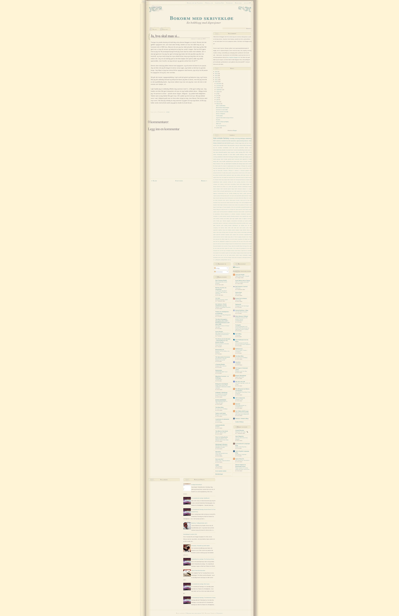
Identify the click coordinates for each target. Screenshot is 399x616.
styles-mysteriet (216, 236)
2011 (216, 79)
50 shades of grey (238, 168)
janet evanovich (236, 159)
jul (236, 200)
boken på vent (245, 143)
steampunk (249, 145)
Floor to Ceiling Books (221, 437)
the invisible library (238, 246)
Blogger (235, 130)
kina (235, 202)
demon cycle (248, 147)
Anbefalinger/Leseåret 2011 (190, 534)
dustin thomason (238, 188)
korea (233, 204)
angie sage (234, 175)
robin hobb (233, 227)
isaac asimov (226, 200)
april (217, 99)
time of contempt (247, 250)
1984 (227, 168)
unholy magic (239, 255)
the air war (230, 239)
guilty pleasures (245, 195)
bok (234, 179)
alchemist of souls (227, 154)
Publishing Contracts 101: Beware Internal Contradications (241, 319)
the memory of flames (239, 166)
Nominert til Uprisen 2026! (221, 299)
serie (226, 230)
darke (238, 184)
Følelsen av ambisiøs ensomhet (222, 307)
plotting (225, 225)
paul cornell (228, 223)
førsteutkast (216, 150)
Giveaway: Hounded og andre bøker (200, 545)
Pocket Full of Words (241, 298)
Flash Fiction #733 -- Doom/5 (242, 276)
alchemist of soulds (221, 172)
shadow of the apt (220, 163)
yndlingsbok (217, 259)
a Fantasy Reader (220, 364)
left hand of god (248, 204)
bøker (221, 182)
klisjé (218, 204)
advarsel (215, 172)
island (231, 200)
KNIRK (217, 465)
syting (229, 236)
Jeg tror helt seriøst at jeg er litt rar (224, 117)
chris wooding (237, 182)
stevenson (241, 234)
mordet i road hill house (246, 211)
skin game (231, 232)
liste (215, 138)
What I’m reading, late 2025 (242, 282)
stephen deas (226, 152)
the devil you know (220, 243)
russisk (244, 227)
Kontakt (165, 29)
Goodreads (229, 3)
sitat (217, 152)
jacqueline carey (234, 145)
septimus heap (221, 230)
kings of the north (240, 202)
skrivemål (220, 152)
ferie (227, 156)
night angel (232, 218)
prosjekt (230, 225)
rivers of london (243, 161)
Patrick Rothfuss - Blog (241, 310)
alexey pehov (229, 172)
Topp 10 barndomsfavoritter (198, 570)
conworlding (232, 184)
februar (218, 103)
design (214, 186)
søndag (240, 152)
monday (232, 138)
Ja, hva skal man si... (165, 35)
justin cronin (240, 200)
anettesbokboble (220, 425)
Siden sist (218, 123)
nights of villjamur (243, 218)
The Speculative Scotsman (222, 357)
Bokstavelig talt (219, 349)
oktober (218, 87)
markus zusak (216, 211)
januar (218, 127)
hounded (228, 150)
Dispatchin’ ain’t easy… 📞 (241, 431)
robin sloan (239, 227)
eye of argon (248, 191)
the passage (242, 248)
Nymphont (219, 613)
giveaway (225, 195)
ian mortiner (236, 198)
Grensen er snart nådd (222, 109)
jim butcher (228, 143)
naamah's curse (238, 216)
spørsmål (218, 234)
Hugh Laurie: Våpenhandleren (222, 460)
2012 (216, 77)
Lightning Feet (219, 3)
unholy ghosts (232, 255)
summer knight (224, 236)
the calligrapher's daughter (223, 241)
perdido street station (246, 223)
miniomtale (235, 211)
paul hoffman (234, 223)
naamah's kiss (245, 216)
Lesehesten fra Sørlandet (222, 419)
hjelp (220, 198)
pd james (234, 161)
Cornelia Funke (245, 168)
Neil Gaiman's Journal (241, 286)
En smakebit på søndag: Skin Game (200, 584)
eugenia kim (239, 191)
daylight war (248, 184)
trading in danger (236, 252)
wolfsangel (244, 257)
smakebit (223, 140)
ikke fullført (243, 198)
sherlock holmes (246, 230)
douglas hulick (220, 188)
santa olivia (249, 227)
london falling (216, 209)
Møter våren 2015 (239, 377)
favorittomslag (221, 193)
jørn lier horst (246, 200)
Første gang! (219, 115)
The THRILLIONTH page (242, 411)
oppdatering (229, 161)
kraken (236, 204)
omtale (220, 138)
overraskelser (234, 220)
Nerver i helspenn (220, 113)
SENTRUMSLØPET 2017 (221, 371)
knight (221, 204)
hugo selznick (225, 198)
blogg (240, 143)
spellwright (249, 232)
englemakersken (228, 191)
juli (217, 93)
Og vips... (218, 119)
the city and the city (234, 241)
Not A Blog (238, 333)
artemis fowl (248, 175)
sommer (239, 232)
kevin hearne (234, 150)
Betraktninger (219, 474)
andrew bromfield (219, 175)
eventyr (244, 191)
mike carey (219, 161)
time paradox (216, 252)
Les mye (217, 298)
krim (214, 140)
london (246, 150)
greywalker (239, 195)
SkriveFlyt (218, 451)
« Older (154, 181)
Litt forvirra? (218, 420)
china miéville (220, 145)
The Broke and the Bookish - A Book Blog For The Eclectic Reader (222, 340)
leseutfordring (240, 150)
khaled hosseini (230, 202)
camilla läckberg (240, 154)
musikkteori (243, 214)
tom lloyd (230, 252)
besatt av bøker (244, 177)
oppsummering (240, 140)
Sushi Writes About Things (242, 280)
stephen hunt (236, 234)
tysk (214, 255)
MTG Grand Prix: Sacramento (242, 460)
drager (232, 188)
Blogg (155, 29)
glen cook (229, 195)
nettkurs (217, 218)
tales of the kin (234, 236)
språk (214, 234)
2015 (216, 71)
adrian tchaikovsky (217, 154)
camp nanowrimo (239, 147)
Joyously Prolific (239, 274)
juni (217, 95)
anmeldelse (225, 147)
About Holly (238, 300)
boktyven (244, 179)
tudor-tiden (249, 252)
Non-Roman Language (240, 454)
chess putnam (248, 154)
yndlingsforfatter (224, 259)
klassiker (215, 204)
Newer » (204, 181)
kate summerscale (222, 202)
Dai (216, 170)
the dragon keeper (228, 243)
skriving (237, 138)
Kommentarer (219, 271)
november (219, 85)
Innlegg (217, 268)
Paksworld (238, 304)
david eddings (243, 184)
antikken (238, 175)
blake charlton (230, 179)
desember (219, 83)
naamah (224, 216)
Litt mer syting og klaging (222, 121)
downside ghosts (227, 188)
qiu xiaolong (241, 225)
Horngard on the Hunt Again (242, 305)
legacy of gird (216, 207)
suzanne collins (234, 152)
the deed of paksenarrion (227, 166)
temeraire (244, 236)
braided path (249, 179)
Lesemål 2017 (218, 379)
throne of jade (241, 250)
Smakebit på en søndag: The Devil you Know (202, 559)
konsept (230, 204)
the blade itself (246, 239)
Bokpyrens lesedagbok (221, 383)
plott (238, 161)
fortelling (235, 193)
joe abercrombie (242, 145)
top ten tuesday (217, 147)
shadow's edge (238, 230)
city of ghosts (221, 184)
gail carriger (245, 156)
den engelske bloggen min (233, 57)
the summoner (219, 168)
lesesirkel (248, 207)
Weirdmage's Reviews (221, 444)
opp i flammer (223, 220)
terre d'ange (249, 236)
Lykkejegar (238, 363)
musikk (223, 161)
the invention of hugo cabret (228, 246)
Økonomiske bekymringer (222, 107)
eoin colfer (234, 191)
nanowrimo (233, 140)
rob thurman (221, 227)
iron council (249, 198)
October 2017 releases (220, 365)
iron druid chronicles (217, 200)
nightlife (236, 218)
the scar (220, 250)
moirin (239, 211)
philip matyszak (216, 225)
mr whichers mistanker (235, 214)
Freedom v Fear (239, 399)
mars (217, 101)
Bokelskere (238, 3)
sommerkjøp (244, 232)
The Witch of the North (221, 431)
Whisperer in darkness (233, 170)
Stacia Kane (238, 292)
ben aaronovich (230, 177)
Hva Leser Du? (219, 459)
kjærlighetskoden (248, 202)
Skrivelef (237, 404)
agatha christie (234, 143)
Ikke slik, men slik (240, 381)
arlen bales (243, 175)
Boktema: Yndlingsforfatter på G (199, 523)
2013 (216, 75)
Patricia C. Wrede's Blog (241, 418)
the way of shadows (226, 250)
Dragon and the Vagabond (195, 3)
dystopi (244, 188)
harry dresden (222, 150)
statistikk (223, 234)
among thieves (235, 172)
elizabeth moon (221, 143)
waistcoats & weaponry (237, 257)
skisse (235, 232)
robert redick (228, 227)
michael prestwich (224, 211)
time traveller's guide (223, 252)
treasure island (243, 252)
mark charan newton (247, 209)
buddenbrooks (216, 182)
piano (222, 225)
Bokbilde (217, 426)
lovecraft (225, 209)
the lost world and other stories (220, 248)
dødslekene (220, 156)
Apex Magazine (239, 436)
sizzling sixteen (225, 232)
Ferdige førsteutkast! (196, 484)
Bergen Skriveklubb (240, 375)
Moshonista (218, 370)
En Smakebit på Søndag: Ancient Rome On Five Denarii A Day (203, 510)
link (251, 207)
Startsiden (179, 181)
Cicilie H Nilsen (239, 422)
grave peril (234, 195)
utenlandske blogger (247, 255)
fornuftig (230, 193)
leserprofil (243, 207)
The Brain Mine (219, 407)
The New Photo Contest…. (241, 311)
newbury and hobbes (224, 218)
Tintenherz (225, 170)
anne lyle (231, 147)
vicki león (226, 257)
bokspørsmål (238, 179)
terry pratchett (216, 239)
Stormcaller (220, 170)
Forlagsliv (238, 325)
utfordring (215, 257)
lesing (214, 161)
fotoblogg (230, 156)
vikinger (229, 257)
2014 (216, 73)
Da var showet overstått (222, 111)
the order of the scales (233, 248)
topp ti (224, 168)
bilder (234, 154)
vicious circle (220, 257)
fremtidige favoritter (238, 156)
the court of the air (243, 241)
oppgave (229, 220)
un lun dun (225, 255)
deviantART (247, 3)
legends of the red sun (232, 207)
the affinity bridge (224, 239)
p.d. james (245, 220)
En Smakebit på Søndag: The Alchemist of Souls (203, 597)
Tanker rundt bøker (220, 413)
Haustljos (238, 362)
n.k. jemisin (219, 216)
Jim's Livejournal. (240, 398)
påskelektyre (235, 225)
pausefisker (239, 223)
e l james (249, 188)
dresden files (226, 145)
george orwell (220, 195)
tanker (250, 163)
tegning (239, 236)
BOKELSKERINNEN (220, 400)
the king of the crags (247, 246)
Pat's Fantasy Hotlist (221, 280)
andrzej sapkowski (227, 175)
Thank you (237, 288)
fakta (224, 156)
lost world (221, 209)
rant (246, 225)
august (218, 91)
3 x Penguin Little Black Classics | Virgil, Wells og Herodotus (221, 292)
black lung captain (223, 179)
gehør (245, 193)
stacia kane (245, 163)
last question (241, 204)
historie (217, 198)
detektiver (219, 186)
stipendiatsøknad (248, 234)
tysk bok (218, 255)
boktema (218, 140)
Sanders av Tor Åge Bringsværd (223, 314)
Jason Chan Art (239, 458)
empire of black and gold (218, 191)
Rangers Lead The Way (241, 371)
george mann (220, 159)
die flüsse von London (226, 186)
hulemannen (230, 198)
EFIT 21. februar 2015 (220, 432)
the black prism (217, 166)
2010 (216, 81)
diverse (246, 140)
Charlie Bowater (239, 430)
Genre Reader (219, 331)
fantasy (226, 138)
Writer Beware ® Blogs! (241, 316)
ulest (221, 255)
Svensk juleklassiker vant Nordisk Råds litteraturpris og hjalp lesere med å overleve (242, 328)
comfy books (227, 184)
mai (217, 97)
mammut (240, 209)
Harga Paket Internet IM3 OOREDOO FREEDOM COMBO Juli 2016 (223, 387)
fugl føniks (239, 193)
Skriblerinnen (239, 348)
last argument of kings (246, 159)
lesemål (228, 140)
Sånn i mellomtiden (220, 105)
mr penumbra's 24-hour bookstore (221, 214)
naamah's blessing (231, 216)
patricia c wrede (222, 223)
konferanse (225, 204)
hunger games (227, 159)
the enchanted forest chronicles (239, 243)
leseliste (239, 207)
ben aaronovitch (237, 177)
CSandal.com (209, 3)
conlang (215, 156)
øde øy (229, 259)
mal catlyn (235, 209)
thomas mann (234, 250)
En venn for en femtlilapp (221, 408)
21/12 (232, 168)
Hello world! (238, 294)
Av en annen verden (220, 471)
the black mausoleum (238, 239)
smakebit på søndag (237, 163)
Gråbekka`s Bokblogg (221, 392)
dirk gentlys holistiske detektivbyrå (240, 186)
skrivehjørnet (229, 163)
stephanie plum (228, 234)
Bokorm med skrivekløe (201, 18)
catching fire (230, 182)
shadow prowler (231, 230)
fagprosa (215, 193)
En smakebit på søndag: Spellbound (200, 498)
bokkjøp (242, 138)
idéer (240, 198)
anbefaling (248, 138)
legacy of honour (223, 207)
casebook (225, 182)
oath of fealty (216, 220)
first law (226, 193)
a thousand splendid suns (246, 170)
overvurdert (240, 220)
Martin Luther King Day (240, 446)
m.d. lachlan (230, 209)
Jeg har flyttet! (218, 466)
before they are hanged (221, 177)
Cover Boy (237, 335)
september (219, 89)
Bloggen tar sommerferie (221, 414)
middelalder (230, 211)
